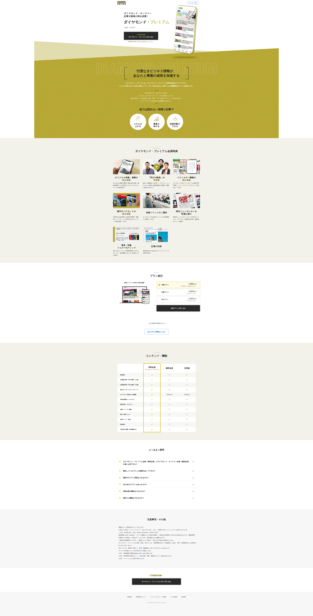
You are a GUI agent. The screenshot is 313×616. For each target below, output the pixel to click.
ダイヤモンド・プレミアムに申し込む (141, 36)
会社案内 (183, 597)
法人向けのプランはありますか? (135, 484)
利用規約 (138, 550)
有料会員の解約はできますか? (134, 491)
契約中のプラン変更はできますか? (136, 478)
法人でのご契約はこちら (156, 332)
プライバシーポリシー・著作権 (158, 597)
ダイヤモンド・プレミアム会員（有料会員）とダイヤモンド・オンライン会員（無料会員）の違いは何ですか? (156, 463)
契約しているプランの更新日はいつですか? (139, 471)
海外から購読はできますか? (133, 498)
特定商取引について (141, 597)
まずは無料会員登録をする (156, 323)
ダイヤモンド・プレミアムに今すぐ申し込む (156, 581)
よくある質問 (173, 597)
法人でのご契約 (193, 3)
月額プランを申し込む (178, 308)
